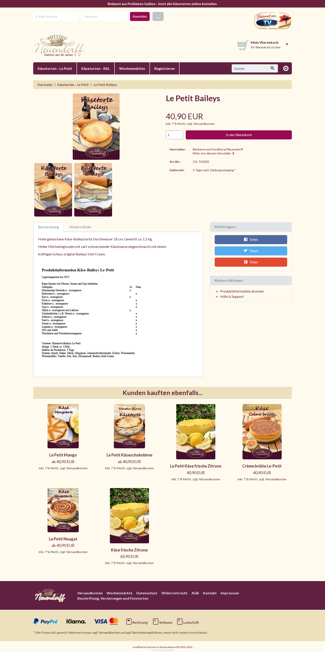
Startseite (45, 84)
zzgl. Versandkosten (106, 632)
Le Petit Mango (63, 454)
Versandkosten (204, 123)
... (158, 16)
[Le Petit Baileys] (96, 127)
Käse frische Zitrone (129, 549)
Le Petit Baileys (105, 84)
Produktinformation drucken (242, 291)
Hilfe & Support (232, 296)
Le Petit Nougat (63, 538)
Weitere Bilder (80, 227)
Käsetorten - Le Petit (55, 68)
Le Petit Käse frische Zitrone (195, 466)
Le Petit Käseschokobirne (129, 454)
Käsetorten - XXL (95, 68)
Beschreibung (48, 227)
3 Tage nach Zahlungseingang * (214, 170)
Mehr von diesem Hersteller (212, 153)
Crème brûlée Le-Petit (262, 466)
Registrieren (164, 68)
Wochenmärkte (132, 68)
